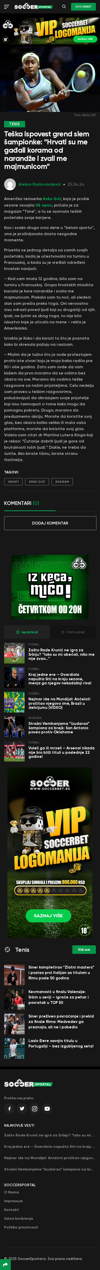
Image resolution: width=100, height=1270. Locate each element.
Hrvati (13, 482)
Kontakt (11, 1210)
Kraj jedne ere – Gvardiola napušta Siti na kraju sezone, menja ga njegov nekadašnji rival (59, 678)
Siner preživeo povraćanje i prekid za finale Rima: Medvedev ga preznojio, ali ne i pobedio (61, 1021)
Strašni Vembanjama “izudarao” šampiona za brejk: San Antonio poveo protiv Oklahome (58, 727)
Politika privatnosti (21, 1227)
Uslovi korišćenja (18, 1218)
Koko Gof (37, 482)
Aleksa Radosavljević (39, 184)
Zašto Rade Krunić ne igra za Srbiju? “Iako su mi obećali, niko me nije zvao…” (61, 654)
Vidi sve (84, 950)
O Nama (11, 1192)
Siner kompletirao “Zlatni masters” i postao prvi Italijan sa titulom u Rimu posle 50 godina (61, 972)
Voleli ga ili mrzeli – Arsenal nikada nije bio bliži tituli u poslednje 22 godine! (61, 752)
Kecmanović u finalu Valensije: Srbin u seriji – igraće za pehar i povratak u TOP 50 (58, 997)
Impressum (13, 1201)
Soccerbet (83, 6)
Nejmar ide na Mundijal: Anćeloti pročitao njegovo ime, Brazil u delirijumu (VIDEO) (59, 703)
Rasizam (62, 482)
